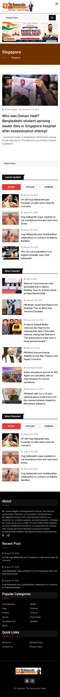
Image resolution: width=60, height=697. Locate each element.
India (4, 608)
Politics (5, 613)
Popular (30, 187)
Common (48, 187)
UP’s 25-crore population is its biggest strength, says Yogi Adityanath (36, 255)
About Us (6, 642)
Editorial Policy (36, 642)
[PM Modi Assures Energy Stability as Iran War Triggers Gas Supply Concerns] (12, 355)
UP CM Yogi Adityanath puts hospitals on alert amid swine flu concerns (37, 203)
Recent (11, 187)
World (5, 625)
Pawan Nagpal (11, 109)
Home (7, 57)
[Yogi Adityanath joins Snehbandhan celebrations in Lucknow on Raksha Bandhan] (10, 235)
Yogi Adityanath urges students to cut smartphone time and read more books (39, 220)
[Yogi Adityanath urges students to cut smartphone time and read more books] (10, 218)
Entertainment (8, 604)
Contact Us (7, 647)
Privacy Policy (36, 647)
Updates (34, 621)
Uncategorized (8, 621)
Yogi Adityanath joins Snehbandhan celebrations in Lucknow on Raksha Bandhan (39, 237)
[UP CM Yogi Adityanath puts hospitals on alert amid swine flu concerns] (10, 200)
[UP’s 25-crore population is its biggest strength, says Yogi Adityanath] (10, 253)
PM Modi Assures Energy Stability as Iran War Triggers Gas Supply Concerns (41, 356)
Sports (5, 617)
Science (33, 613)
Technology (35, 617)
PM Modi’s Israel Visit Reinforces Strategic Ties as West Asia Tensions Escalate (41, 308)
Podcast (34, 608)
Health (33, 604)
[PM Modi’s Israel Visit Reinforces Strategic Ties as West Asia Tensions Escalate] (12, 307)
